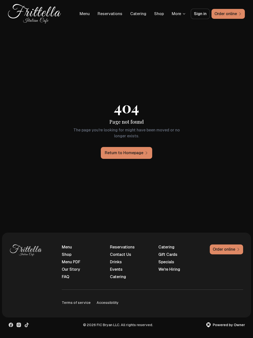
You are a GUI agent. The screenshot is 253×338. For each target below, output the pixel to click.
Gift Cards (167, 254)
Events (116, 269)
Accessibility (108, 302)
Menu (85, 13)
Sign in (200, 13)
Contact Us (120, 254)
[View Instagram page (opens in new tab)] (19, 325)
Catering (138, 13)
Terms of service (76, 302)
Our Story (71, 269)
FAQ (65, 276)
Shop (159, 13)
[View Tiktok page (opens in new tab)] (27, 325)
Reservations (110, 13)
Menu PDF (71, 262)
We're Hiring (169, 269)
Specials (166, 262)
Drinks (116, 262)
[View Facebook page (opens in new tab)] (11, 325)
